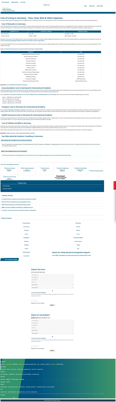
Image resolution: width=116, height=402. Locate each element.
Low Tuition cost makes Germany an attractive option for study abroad (19, 210)
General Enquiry (35, 374)
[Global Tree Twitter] (14, 397)
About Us (2, 364)
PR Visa (8, 369)
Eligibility (10, 14)
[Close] (31, 267)
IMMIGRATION (14, 2)
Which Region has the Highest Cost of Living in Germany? (16, 140)
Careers (20, 364)
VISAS (85, 6)
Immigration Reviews (41, 386)
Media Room (15, 364)
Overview (4, 14)
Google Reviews (3, 386)
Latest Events (8, 364)
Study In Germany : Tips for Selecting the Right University (20, 133)
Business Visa (40, 369)
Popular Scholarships (37, 14)
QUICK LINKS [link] (100, 6)
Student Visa (3, 369)
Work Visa (34, 369)
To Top (113, 394)
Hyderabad (2, 379)
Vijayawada (2, 381)
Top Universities (27, 14)
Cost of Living (6, 186)
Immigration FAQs (21, 391)
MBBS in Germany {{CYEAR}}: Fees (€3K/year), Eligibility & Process (17, 207)
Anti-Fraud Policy (4, 374)
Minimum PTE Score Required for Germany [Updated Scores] (16, 202)
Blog (38, 364)
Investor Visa (20, 369)
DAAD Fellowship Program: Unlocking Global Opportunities (16, 204)
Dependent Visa (27, 369)
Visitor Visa (13, 369)
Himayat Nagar (15, 379)
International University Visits (30, 364)
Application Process (18, 14)
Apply (52, 305)
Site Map (42, 364)
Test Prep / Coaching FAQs (31, 391)
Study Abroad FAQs (12, 391)
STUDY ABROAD (5, 2)
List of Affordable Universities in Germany (16, 84)
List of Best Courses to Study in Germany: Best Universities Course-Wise (19, 199)
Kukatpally (22, 379)
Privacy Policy (19, 374)
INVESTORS (91, 6)
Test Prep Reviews (50, 386)
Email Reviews (22, 386)
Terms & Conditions (27, 374)
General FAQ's (3, 391)
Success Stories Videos (13, 386)
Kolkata (8, 381)
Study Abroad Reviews (31, 386)
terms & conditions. (41, 292)
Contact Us (47, 364)
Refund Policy (12, 374)
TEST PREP (22, 2)
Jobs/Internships (47, 14)
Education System (7, 188)
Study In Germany (7, 9)
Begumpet (8, 379)
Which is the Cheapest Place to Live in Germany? (14, 151)
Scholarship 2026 (59, 364)
